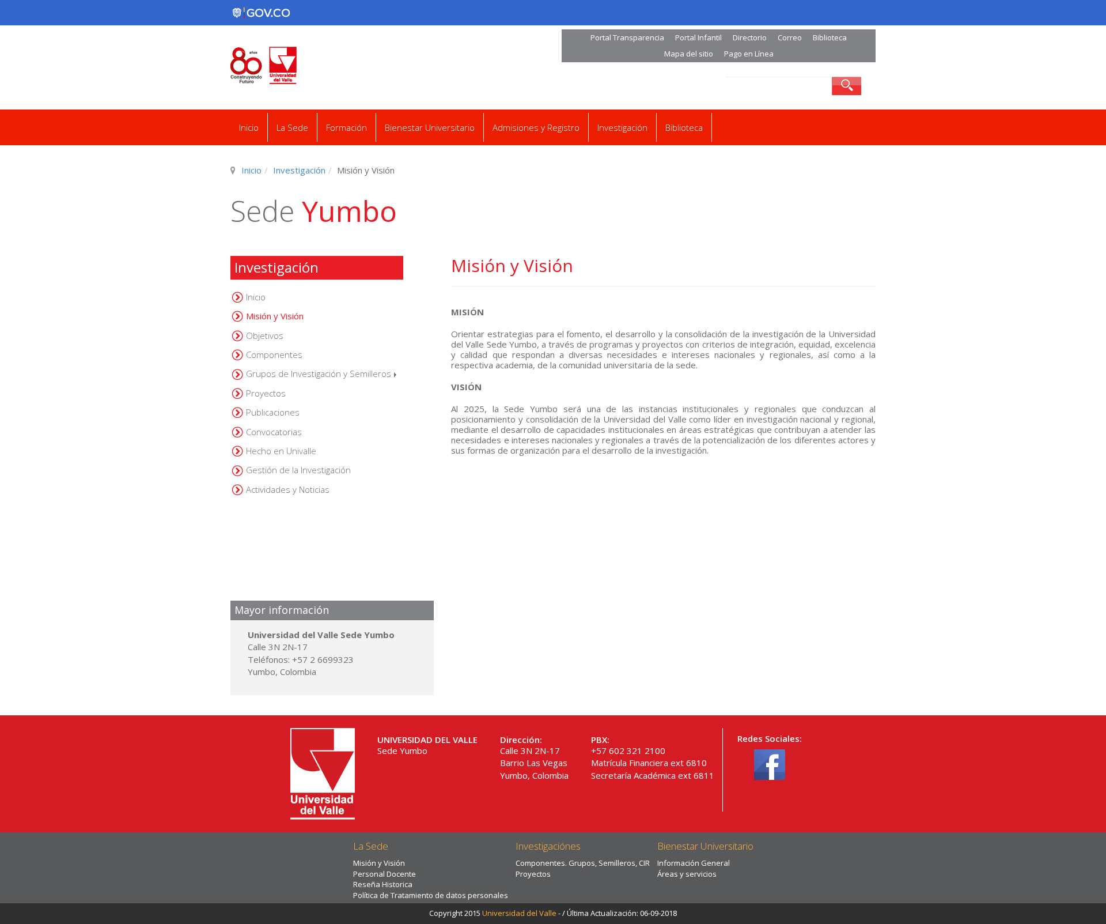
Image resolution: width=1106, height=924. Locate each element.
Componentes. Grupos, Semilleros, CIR (583, 863)
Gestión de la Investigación (298, 470)
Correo (790, 37)
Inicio (249, 127)
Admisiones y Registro (536, 127)
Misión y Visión (275, 316)
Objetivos (264, 335)
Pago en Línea (749, 53)
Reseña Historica (382, 884)
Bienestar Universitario (430, 127)
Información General (693, 863)
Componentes (274, 354)
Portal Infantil (698, 37)
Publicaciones (273, 412)
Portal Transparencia (627, 37)
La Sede (292, 127)
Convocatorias (274, 432)
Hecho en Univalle (281, 451)
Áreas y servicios (687, 874)
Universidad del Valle (519, 913)
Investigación (622, 127)
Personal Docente (384, 874)
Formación (346, 127)
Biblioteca (830, 37)
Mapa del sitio (688, 53)
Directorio (750, 37)
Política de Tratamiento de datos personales (430, 895)
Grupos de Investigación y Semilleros (318, 373)
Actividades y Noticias (287, 489)
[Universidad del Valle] (352, 65)
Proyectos (266, 393)
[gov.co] (261, 13)
